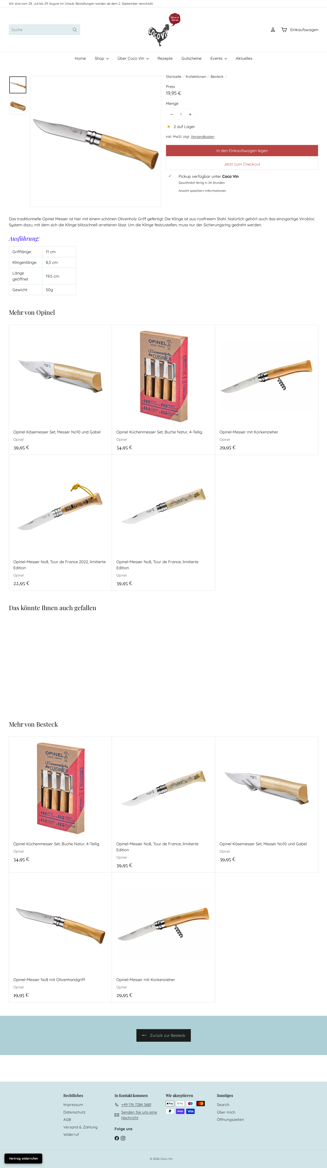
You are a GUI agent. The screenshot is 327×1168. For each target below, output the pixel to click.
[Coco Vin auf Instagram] (123, 1137)
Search (223, 1104)
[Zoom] (95, 141)
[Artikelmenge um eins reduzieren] (171, 114)
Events (217, 58)
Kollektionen (196, 76)
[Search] (74, 29)
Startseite (173, 76)
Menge (172, 103)
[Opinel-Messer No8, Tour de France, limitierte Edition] (163, 523)
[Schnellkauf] (110, 328)
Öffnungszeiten (230, 1119)
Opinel (45, 312)
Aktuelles (244, 58)
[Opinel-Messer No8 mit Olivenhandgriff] (35, 663)
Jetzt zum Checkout (242, 163)
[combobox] (44, 29)
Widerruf (71, 1134)
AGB (67, 1119)
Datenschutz (74, 1112)
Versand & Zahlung (80, 1127)
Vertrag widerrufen (23, 1158)
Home (80, 58)
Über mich (226, 1112)
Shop (100, 58)
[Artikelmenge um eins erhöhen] (190, 114)
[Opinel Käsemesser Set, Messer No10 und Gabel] (60, 390)
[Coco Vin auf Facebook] (117, 1137)
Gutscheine (192, 58)
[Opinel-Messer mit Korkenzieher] (266, 390)
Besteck (217, 76)
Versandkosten (202, 136)
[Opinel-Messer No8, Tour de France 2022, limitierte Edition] (60, 523)
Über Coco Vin (131, 58)
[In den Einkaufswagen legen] (110, 337)
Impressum (73, 1104)
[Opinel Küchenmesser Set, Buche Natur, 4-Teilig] (163, 390)
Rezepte (165, 58)
